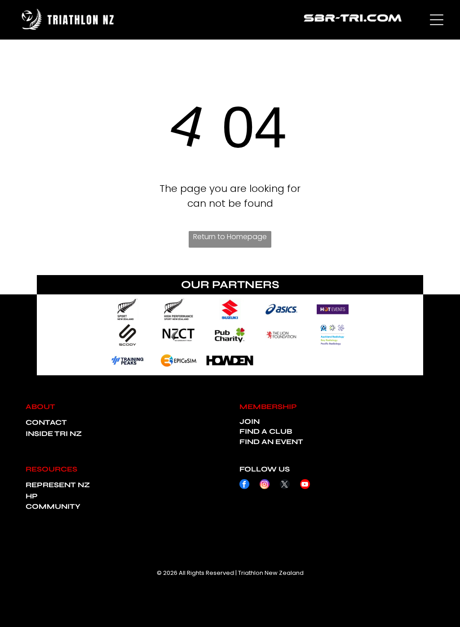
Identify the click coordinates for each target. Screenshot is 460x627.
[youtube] (305, 485)
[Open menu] (436, 20)
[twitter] (285, 485)
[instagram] (265, 485)
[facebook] (244, 485)
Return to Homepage (230, 236)
